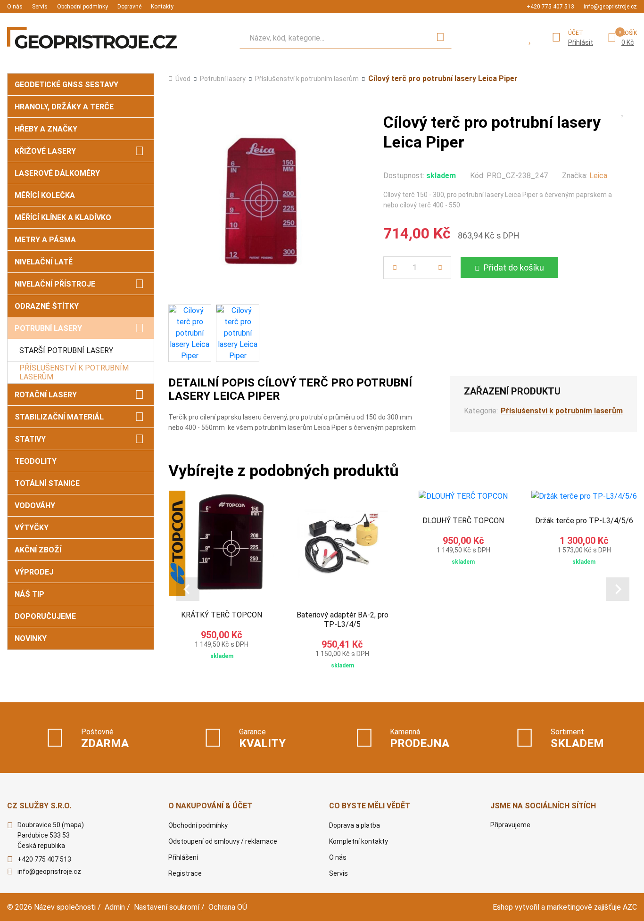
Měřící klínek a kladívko (63, 217)
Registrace (185, 873)
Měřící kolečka (45, 195)
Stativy (30, 439)
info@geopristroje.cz (610, 6)
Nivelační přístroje (55, 284)
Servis (40, 6)
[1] (440, 37)
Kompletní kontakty (358, 841)
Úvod (182, 78)
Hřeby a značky (46, 128)
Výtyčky (32, 527)
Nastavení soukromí (166, 907)
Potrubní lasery (48, 328)
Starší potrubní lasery (66, 350)
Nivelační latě (44, 261)
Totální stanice (47, 483)
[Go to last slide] (187, 589)
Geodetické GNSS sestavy (66, 84)
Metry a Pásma (45, 239)
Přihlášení (183, 857)
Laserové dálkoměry (57, 173)
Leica (598, 175)
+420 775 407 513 (550, 6)
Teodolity (36, 461)
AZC (630, 907)
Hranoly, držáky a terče (64, 106)
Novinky (31, 638)
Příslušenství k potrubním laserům (74, 372)
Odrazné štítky (47, 306)
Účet (575, 33)
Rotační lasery (46, 394)
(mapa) (73, 825)
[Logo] (92, 38)
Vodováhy (35, 505)
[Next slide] (617, 589)
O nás (15, 6)
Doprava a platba (354, 825)
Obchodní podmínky (82, 6)
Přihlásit (580, 42)
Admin (115, 907)
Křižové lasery (45, 151)
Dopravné (129, 6)
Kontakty (162, 6)
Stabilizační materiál (59, 416)
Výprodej (34, 571)
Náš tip (29, 594)
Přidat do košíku (514, 267)
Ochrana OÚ (227, 907)
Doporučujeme (45, 616)
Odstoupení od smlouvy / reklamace (222, 841)
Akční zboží (38, 549)
